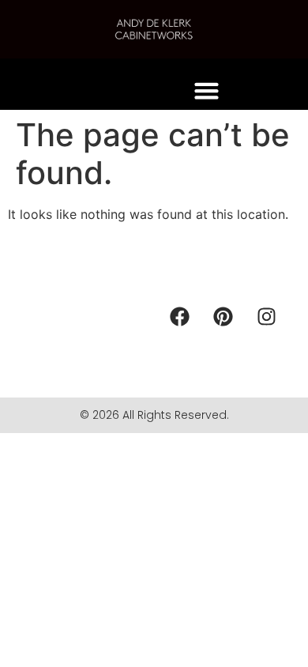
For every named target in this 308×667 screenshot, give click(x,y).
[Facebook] (180, 316)
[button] (207, 91)
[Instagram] (267, 316)
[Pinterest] (223, 316)
